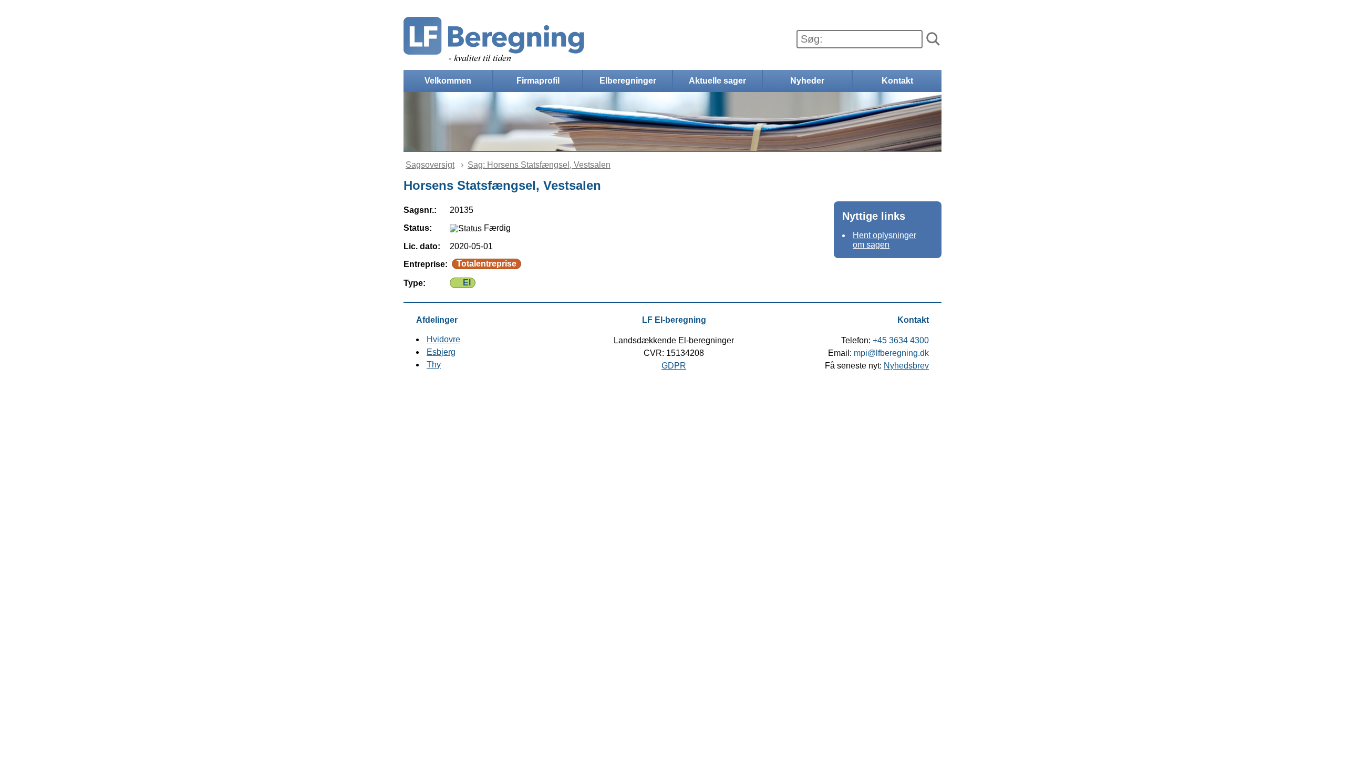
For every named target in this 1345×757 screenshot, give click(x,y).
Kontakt (897, 80)
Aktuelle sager (717, 80)
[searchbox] (859, 39)
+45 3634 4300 (901, 340)
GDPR (673, 365)
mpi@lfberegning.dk (891, 353)
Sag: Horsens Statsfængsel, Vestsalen (539, 164)
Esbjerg (441, 351)
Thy (434, 364)
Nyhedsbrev (906, 365)
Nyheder (807, 80)
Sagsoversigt (430, 164)
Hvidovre (443, 339)
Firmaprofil (538, 80)
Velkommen (448, 80)
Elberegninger (627, 80)
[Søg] (933, 39)
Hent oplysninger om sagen (884, 240)
